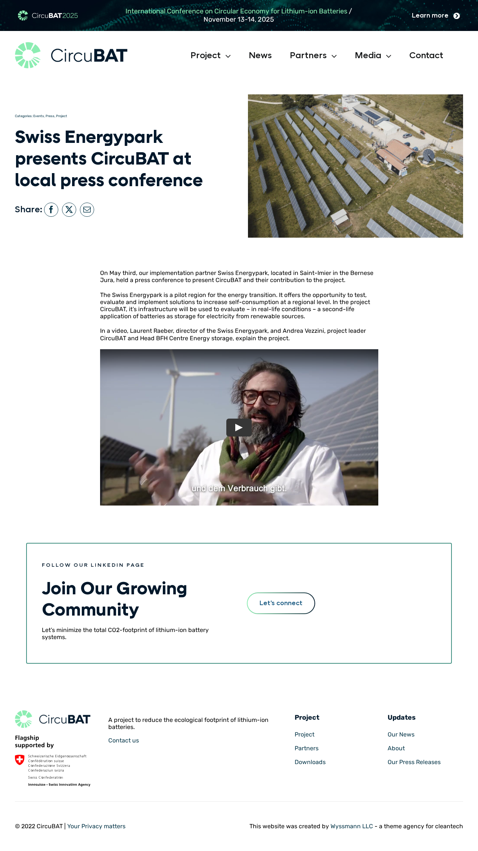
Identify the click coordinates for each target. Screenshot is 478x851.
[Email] (87, 210)
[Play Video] (239, 427)
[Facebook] (51, 210)
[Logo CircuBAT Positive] (71, 45)
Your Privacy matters (96, 826)
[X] (69, 210)
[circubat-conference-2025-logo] (48, 13)
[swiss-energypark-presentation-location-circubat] (52, 713)
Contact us (123, 740)
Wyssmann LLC (351, 826)
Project (61, 116)
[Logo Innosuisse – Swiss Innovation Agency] (52, 738)
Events (38, 116)
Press (50, 116)
